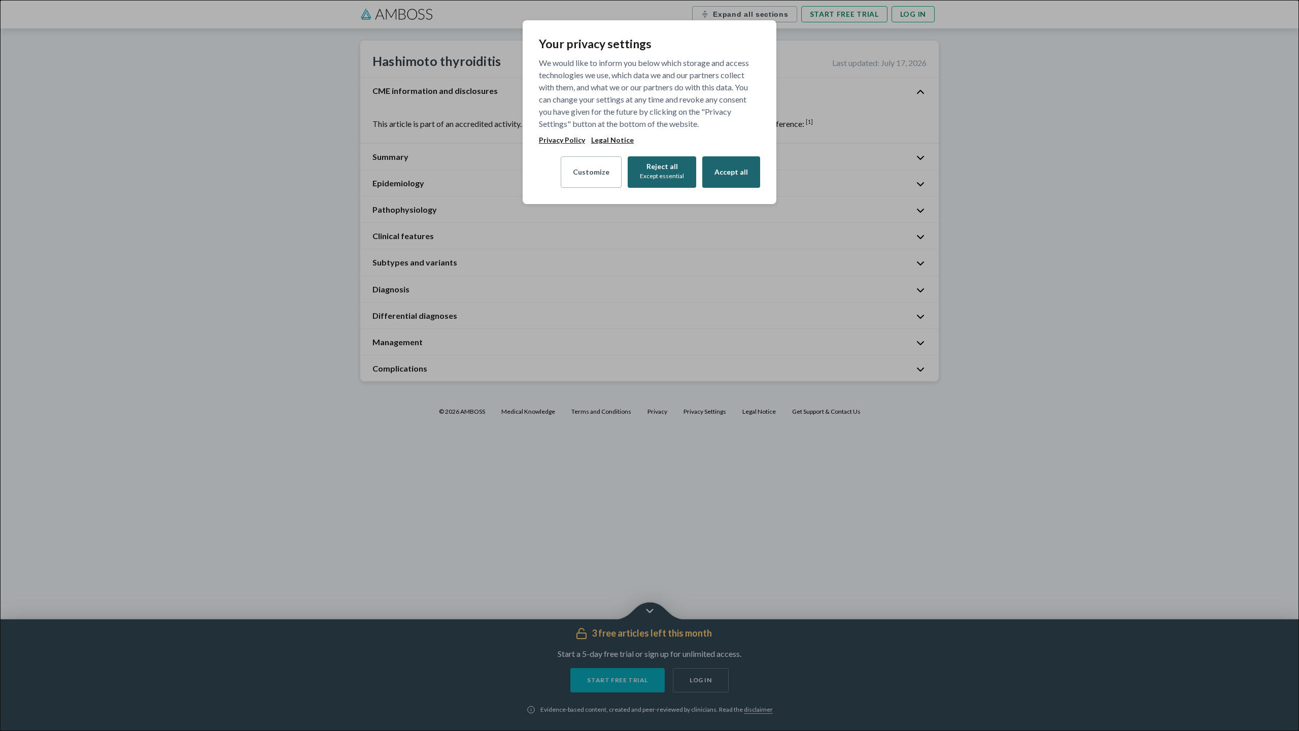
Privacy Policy (562, 140)
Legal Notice (612, 140)
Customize (591, 172)
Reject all (662, 171)
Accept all (731, 172)
